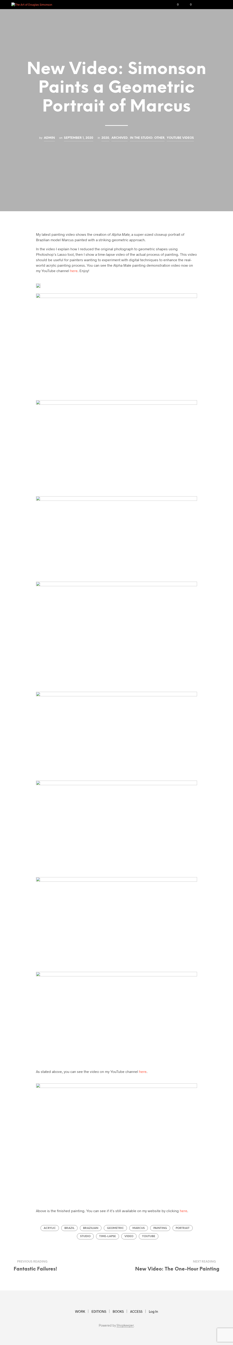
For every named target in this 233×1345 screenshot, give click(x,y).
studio (85, 1236)
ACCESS (136, 1311)
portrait (183, 1228)
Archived (119, 137)
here (74, 270)
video (128, 1236)
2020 (105, 137)
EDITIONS (98, 1311)
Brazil (69, 1228)
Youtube (148, 1236)
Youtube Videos (180, 137)
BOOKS (118, 1311)
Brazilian (90, 1228)
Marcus (138, 1228)
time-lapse (107, 1236)
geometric (115, 1228)
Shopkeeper (125, 1325)
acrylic (50, 1228)
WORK (80, 1311)
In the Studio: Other (147, 137)
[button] (175, 4)
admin (49, 137)
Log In (153, 1311)
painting (160, 1228)
